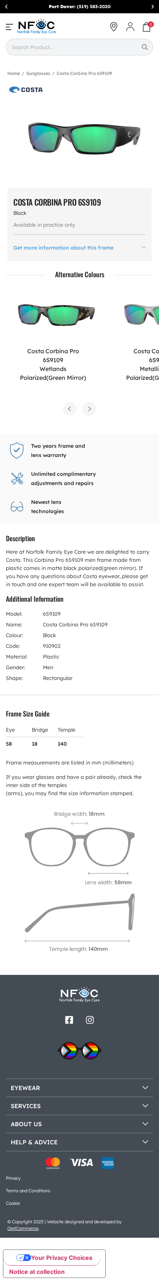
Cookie (13, 1203)
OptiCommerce (22, 1228)
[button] (6, 6)
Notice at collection (37, 1271)
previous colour (70, 409)
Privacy (13, 1178)
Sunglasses (38, 73)
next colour (89, 409)
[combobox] (71, 47)
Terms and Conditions (28, 1190)
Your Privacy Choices (61, 1257)
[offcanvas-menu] (9, 26)
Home (13, 73)
